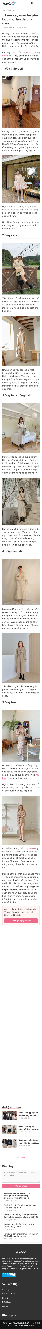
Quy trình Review (9, 1294)
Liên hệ (5, 1298)
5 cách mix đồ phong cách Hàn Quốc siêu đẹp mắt (28, 1142)
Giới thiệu (6, 1290)
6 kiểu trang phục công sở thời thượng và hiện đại (28, 1128)
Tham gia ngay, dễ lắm (21, 920)
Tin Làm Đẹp (8, 10)
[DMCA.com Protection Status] (9, 1276)
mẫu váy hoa (26, 848)
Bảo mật (5, 1306)
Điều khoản (6, 1302)
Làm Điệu (6, 1259)
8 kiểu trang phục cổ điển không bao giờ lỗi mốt (28, 1114)
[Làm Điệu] (9, 3)
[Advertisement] (21, 1015)
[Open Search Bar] (32, 3)
